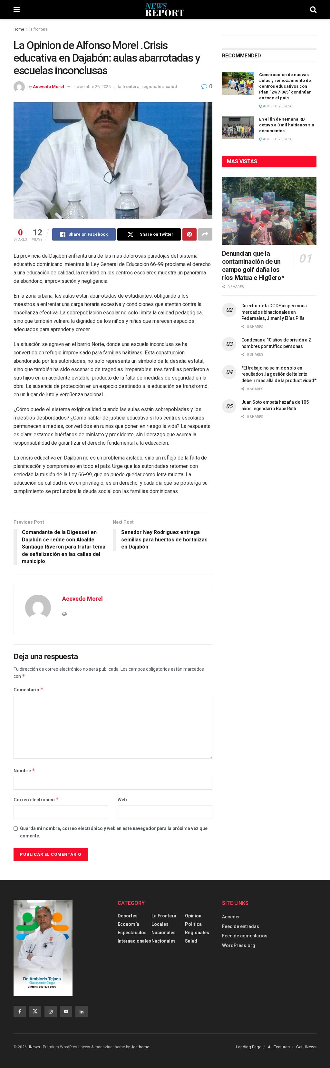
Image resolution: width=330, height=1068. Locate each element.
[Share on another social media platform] (205, 234)
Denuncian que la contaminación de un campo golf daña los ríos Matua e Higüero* (253, 266)
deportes (128, 915)
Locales (160, 924)
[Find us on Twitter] (35, 1011)
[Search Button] (313, 9)
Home (19, 29)
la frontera (38, 29)
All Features (279, 1046)
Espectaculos (132, 932)
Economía (128, 924)
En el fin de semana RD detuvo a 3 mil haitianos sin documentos (286, 125)
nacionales (163, 941)
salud (171, 86)
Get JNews (306, 1046)
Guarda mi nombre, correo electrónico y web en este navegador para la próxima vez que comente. (114, 832)
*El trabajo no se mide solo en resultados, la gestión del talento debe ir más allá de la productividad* (278, 374)
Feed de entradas (240, 926)
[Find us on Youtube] (66, 1011)
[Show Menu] (17, 9)
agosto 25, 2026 (277, 139)
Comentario (29, 690)
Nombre (24, 770)
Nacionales (163, 932)
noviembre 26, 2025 (92, 86)
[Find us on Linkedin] (81, 1011)
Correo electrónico (36, 799)
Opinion (193, 915)
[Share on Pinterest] (189, 234)
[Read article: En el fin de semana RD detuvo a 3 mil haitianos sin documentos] (238, 128)
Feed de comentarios (244, 935)
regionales (152, 86)
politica (193, 924)
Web (122, 799)
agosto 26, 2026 (277, 106)
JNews (34, 1047)
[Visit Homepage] (164, 9)
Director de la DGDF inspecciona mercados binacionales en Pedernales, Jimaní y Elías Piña (274, 312)
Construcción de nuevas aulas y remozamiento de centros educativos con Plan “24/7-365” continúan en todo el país (285, 86)
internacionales (134, 941)
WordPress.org (238, 945)
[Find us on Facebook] (20, 1011)
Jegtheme (140, 1047)
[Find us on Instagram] (50, 1011)
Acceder (231, 916)
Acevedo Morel (48, 86)
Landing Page (248, 1046)
